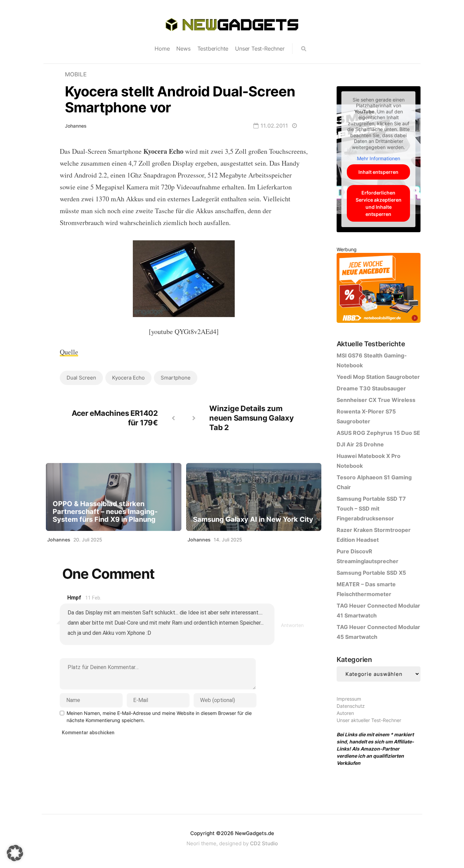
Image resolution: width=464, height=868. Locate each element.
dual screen (81, 377)
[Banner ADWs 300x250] (379, 289)
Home (162, 48)
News (183, 48)
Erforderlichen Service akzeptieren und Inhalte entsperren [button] (378, 203)
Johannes (76, 126)
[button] (15, 853)
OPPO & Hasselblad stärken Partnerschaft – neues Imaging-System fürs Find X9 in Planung (105, 511)
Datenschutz (351, 706)
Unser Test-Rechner (259, 48)
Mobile (76, 74)
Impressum (349, 699)
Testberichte (213, 48)
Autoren (345, 713)
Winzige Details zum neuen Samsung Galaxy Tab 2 (251, 418)
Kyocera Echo (128, 377)
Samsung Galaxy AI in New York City (253, 519)
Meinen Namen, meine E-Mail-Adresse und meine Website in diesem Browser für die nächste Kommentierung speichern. (159, 716)
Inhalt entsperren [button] (378, 172)
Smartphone (176, 377)
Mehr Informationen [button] (378, 158)
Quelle (69, 351)
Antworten (292, 625)
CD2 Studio (264, 843)
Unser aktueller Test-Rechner (369, 720)
